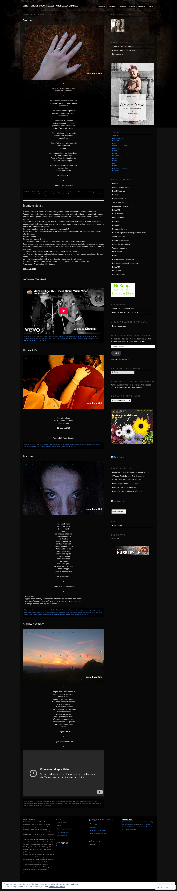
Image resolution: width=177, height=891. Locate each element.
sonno (36, 196)
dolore (26, 612)
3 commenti (47, 805)
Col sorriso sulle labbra (121, 244)
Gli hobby (132, 6)
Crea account (61, 822)
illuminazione (34, 338)
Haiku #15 (30, 350)
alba (67, 610)
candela (93, 336)
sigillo (93, 803)
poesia (87, 194)
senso (32, 196)
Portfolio (115, 166)
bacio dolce (77, 192)
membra (49, 194)
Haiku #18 (116, 267)
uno (35, 340)
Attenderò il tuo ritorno (120, 187)
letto (46, 338)
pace (65, 803)
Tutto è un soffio (118, 202)
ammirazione (64, 801)
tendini (60, 614)
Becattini (78, 610)
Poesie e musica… (119, 326)
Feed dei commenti (63, 832)
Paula (26, 614)
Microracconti (117, 158)
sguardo (46, 614)
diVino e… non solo (119, 146)
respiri (91, 194)
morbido (26, 446)
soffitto (84, 338)
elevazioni (27, 803)
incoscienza (28, 194)
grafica (89, 444)
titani (72, 614)
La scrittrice (101, 6)
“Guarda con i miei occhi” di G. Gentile (126, 480)
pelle (30, 614)
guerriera (41, 612)
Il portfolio (141, 6)
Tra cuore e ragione (119, 248)
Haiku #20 (116, 221)
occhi (93, 612)
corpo (99, 610)
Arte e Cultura (117, 138)
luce (50, 338)
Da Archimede (117, 214)
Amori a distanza (118, 237)
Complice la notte (118, 275)
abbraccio (62, 336)
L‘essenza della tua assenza (123, 259)
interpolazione (61, 612)
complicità (85, 192)
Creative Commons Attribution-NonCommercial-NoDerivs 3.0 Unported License (137, 826)
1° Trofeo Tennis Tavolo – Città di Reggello (128, 476)
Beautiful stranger (119, 191)
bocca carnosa (85, 336)
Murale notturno (118, 218)
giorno (95, 192)
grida (35, 612)
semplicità (97, 194)
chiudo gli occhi (88, 801)
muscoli (85, 612)
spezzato (65, 446)
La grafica (111, 6)
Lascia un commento (81, 614)
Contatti (150, 6)
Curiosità (115, 141)
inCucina (115, 156)
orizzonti (60, 803)
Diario (45, 336)
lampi (40, 803)
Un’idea (115, 195)
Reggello (88, 803)
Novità (114, 161)
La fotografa (122, 6)
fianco (98, 336)
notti (53, 338)
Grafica (46, 444)
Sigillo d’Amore (33, 624)
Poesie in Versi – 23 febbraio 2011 (125, 312)
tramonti (36, 805)
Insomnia (29, 456)
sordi (55, 614)
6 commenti (72, 446)
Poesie (53, 192)
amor (61, 192)
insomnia (47, 612)
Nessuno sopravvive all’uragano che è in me (129, 233)
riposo (80, 338)
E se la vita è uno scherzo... (99, 830)
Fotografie (47, 192)
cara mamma (86, 610)
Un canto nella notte (119, 229)
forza (90, 192)
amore (66, 192)
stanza (31, 340)
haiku (93, 444)
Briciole (115, 183)
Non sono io (56, 194)
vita (41, 805)
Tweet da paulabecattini (63, 846)
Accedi (59, 825)
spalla (26, 340)
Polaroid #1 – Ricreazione (122, 206)
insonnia (54, 612)
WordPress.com (62, 835)
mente (75, 612)
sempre (26, 196)
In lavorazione (117, 54)
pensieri (81, 194)
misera (80, 612)
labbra (40, 194)
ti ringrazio (66, 614)
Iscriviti (116, 353)
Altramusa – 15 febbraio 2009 (123, 309)
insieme (34, 194)
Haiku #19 (116, 225)
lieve (44, 194)
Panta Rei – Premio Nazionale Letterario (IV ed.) (130, 472)
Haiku (51, 444)
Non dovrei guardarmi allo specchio (125, 263)
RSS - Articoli (117, 526)
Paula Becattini (73, 194)
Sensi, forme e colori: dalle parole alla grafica (50, 6)
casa (81, 801)
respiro (75, 338)
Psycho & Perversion (120, 168)
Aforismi (115, 136)
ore (66, 194)
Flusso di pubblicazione (64, 829)
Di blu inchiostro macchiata (98, 833)
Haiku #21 (116, 210)
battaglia (72, 610)
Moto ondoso (117, 252)
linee (43, 803)
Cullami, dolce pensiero (121, 240)
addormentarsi (70, 336)
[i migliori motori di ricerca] (118, 514)
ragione (40, 614)
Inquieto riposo (33, 205)
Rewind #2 (116, 256)
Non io (27, 20)
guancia (26, 338)
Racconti (51, 336)
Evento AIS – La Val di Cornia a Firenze (127, 491)
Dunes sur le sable (119, 199)
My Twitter (62, 843)
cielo (95, 801)
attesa (71, 192)
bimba (78, 336)
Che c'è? (93, 827)
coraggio (94, 610)
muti (89, 612)
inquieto (41, 338)
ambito (72, 444)
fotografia (83, 444)
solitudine (91, 338)
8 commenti (48, 196)
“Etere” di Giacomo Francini (122, 46)
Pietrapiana (76, 803)
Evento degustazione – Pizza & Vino (126, 484)
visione (41, 196)
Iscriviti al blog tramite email (131, 335)
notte (63, 194)
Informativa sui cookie (57, 887)
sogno (54, 446)
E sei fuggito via (95, 824)
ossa (100, 612)
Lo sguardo (116, 271)
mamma (69, 612)
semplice (48, 446)
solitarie (98, 803)
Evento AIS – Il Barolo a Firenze (124, 487)
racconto (69, 338)
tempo (31, 805)
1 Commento (42, 340)
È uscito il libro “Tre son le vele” (124, 50)
